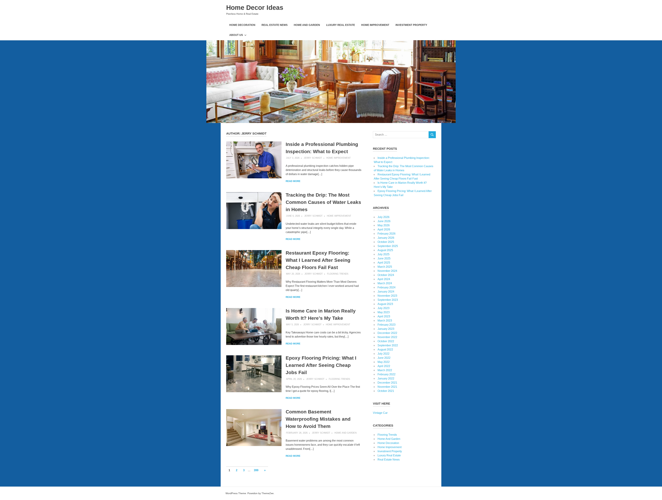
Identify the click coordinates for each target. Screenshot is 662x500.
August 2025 (385, 250)
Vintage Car (380, 412)
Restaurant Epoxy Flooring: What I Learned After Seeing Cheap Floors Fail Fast (318, 260)
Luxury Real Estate (340, 24)
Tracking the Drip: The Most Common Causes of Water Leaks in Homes (323, 202)
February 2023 (386, 324)
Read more (293, 181)
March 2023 (385, 320)
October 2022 (386, 341)
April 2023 (384, 316)
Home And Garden (307, 24)
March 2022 (385, 370)
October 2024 (386, 275)
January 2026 (386, 237)
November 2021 (387, 386)
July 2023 (383, 308)
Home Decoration (242, 24)
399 (256, 470)
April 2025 (384, 262)
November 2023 (387, 295)
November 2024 (387, 270)
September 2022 (388, 345)
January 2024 (386, 291)
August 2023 (385, 304)
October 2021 (386, 390)
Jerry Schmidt (313, 158)
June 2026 (384, 221)
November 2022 (387, 337)
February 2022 (386, 374)
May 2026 (384, 225)
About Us (236, 34)
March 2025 (385, 266)
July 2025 (383, 254)
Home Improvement (375, 24)
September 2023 (388, 299)
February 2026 (386, 233)
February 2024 (386, 287)
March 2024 (385, 283)
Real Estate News (275, 24)
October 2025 (386, 241)
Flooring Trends (337, 274)
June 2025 (384, 258)
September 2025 (388, 246)
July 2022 (383, 353)
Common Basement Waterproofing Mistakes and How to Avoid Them (318, 419)
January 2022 (386, 378)
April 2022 (384, 366)
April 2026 (384, 229)
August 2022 (385, 349)
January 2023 (386, 328)
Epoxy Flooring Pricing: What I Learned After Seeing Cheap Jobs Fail (321, 365)
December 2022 (387, 332)
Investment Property (411, 24)
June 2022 (384, 357)
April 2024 (384, 279)
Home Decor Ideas (254, 7)
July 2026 (383, 217)
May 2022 (384, 361)
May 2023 (384, 312)
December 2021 (387, 382)
